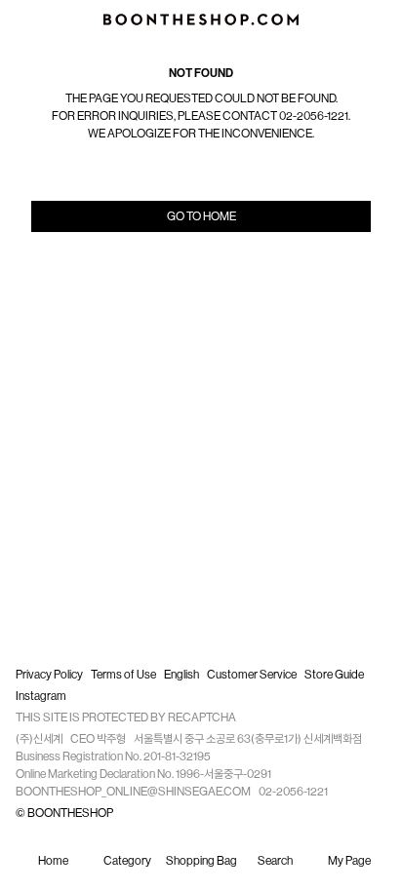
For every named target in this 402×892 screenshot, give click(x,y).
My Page (349, 861)
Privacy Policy (49, 674)
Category (127, 861)
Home (53, 861)
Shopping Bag (201, 861)
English (181, 674)
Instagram (41, 696)
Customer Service (252, 674)
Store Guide (334, 674)
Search (275, 861)
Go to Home (201, 216)
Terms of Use (123, 674)
